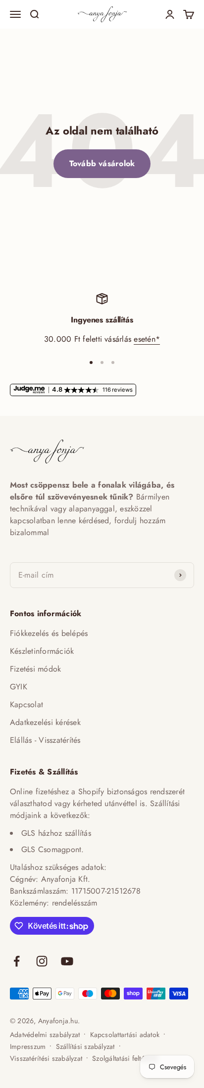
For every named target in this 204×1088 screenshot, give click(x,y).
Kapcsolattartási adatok (125, 1035)
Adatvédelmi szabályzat (45, 1035)
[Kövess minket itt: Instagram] (42, 961)
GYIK (18, 686)
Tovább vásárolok (102, 163)
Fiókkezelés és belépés (49, 633)
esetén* (147, 339)
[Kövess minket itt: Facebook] (16, 961)
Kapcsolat (26, 704)
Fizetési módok (35, 669)
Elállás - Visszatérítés (45, 740)
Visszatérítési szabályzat (46, 1058)
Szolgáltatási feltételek (125, 1058)
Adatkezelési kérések (45, 722)
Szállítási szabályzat (85, 1046)
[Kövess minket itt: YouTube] (67, 961)
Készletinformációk (42, 651)
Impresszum (28, 1046)
